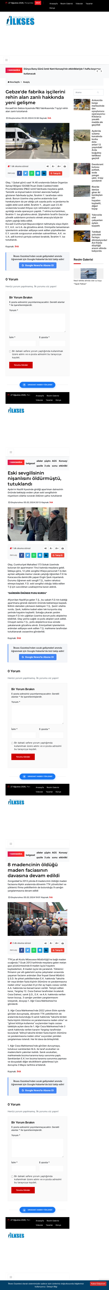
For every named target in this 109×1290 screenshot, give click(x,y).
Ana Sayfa (15, 82)
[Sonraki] (101, 71)
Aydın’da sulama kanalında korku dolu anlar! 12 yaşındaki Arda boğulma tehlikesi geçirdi (97, 144)
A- (53, 166)
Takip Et (56, 173)
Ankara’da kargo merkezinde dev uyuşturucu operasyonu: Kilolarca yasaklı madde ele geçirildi (98, 112)
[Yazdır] (64, 166)
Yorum (13, 310)
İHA (49, 118)
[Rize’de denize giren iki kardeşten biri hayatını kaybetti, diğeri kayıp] (82, 191)
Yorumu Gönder (21, 365)
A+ (59, 166)
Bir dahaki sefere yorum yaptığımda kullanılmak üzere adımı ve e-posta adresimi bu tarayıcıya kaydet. (37, 354)
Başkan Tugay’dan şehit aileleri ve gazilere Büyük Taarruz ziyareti (42, 463)
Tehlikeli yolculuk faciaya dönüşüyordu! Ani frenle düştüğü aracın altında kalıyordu (99, 241)
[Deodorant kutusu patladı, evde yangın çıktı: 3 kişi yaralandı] (82, 168)
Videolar (79, 3)
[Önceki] (97, 71)
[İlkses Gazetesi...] (20, 20)
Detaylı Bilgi (52, 1286)
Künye (52, 8)
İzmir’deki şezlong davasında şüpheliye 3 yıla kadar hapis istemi (49, 463)
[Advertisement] (74, 35)
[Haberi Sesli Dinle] (47, 166)
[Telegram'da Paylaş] (37, 173)
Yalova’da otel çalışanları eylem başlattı (97, 220)
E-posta (44, 337)
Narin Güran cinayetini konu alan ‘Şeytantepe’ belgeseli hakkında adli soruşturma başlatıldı (61, 71)
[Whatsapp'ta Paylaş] (31, 173)
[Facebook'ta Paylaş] (19, 173)
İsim (12, 337)
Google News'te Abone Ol (39, 265)
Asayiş (26, 82)
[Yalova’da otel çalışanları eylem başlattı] (82, 219)
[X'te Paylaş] (25, 173)
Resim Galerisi (66, 3)
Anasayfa (54, 3)
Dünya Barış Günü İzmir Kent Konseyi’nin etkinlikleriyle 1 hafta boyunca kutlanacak (66, 463)
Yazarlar (89, 3)
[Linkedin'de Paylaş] (43, 173)
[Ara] (98, 92)
